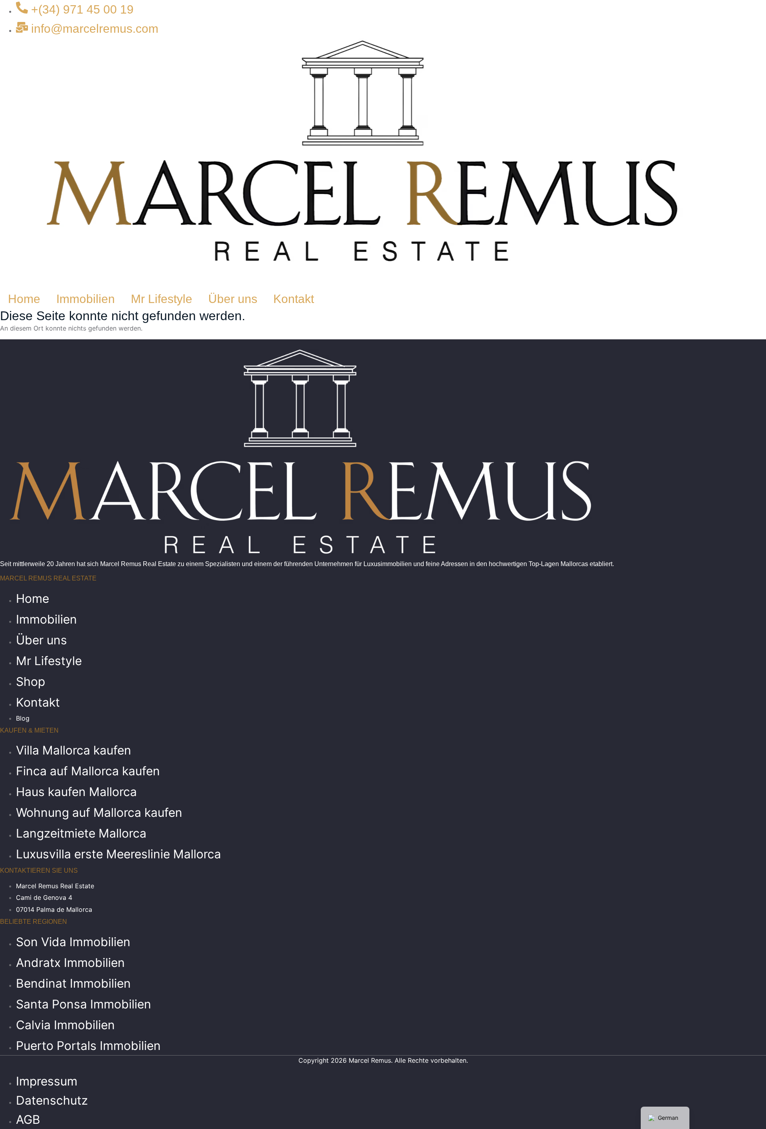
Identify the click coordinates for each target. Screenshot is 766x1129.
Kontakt (293, 298)
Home (24, 298)
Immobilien (85, 298)
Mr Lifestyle (161, 298)
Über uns (232, 298)
